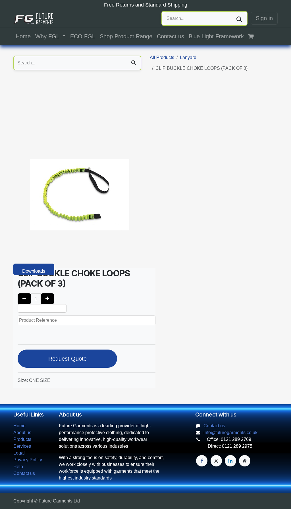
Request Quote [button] (67, 359)
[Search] (239, 18)
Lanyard (188, 57)
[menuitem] (23, 36)
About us (22, 432)
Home (19, 425)
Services (22, 446)
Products (22, 439)
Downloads (33, 271)
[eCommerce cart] (254, 36)
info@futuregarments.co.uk (230, 432)
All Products (162, 57)
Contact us (24, 473)
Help (18, 466)
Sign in (264, 18)
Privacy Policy (27, 459)
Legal (19, 453)
